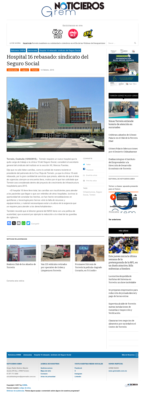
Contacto (44, 374)
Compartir (35, 223)
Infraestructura (89, 191)
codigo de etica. (25, 388)
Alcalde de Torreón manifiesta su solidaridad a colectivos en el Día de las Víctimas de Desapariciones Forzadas (68, 43)
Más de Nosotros (128, 355)
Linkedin (78, 376)
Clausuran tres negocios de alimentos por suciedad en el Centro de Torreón (122, 323)
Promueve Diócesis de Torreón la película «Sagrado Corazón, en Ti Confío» (88, 267)
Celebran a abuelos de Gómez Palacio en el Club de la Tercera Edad (123, 138)
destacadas (13, 69)
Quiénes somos (46, 368)
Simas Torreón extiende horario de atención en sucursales (121, 124)
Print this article (91, 180)
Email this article (91, 175)
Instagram (78, 374)
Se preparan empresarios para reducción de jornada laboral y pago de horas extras (123, 293)
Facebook (90, 170)
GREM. (24, 385)
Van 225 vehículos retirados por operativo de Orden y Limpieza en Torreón (54, 267)
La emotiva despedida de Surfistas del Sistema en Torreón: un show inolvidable (122, 279)
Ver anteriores (115, 219)
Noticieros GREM (72, 9)
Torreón (35, 69)
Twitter (88, 164)
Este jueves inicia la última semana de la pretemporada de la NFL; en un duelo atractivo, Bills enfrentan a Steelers (123, 262)
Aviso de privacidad (48, 376)
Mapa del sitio (46, 371)
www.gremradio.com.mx (118, 371)
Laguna (25, 69)
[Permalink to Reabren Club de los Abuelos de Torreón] (21, 253)
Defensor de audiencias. (16, 391)
